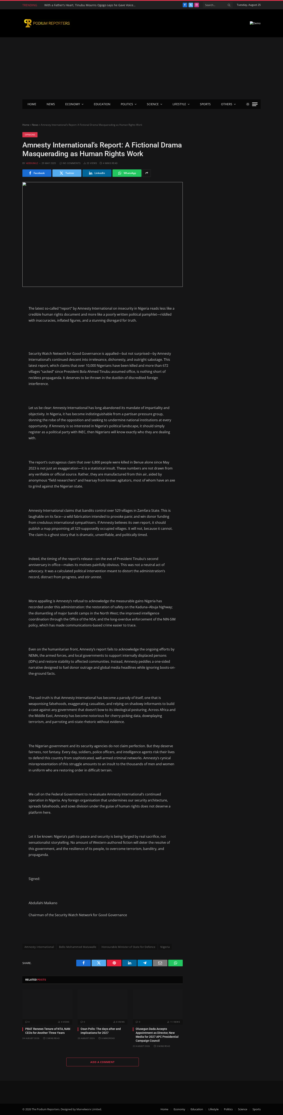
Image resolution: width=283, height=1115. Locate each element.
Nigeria (165, 947)
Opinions (30, 134)
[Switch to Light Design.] (247, 104)
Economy (72, 104)
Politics (127, 104)
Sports (205, 104)
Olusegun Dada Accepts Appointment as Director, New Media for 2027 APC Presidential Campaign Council (157, 1034)
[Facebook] (8, 307)
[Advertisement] (141, 68)
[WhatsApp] (8, 358)
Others (226, 104)
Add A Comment (102, 1062)
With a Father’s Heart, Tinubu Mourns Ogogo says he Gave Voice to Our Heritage (91, 5)
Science (153, 104)
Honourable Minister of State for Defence (128, 947)
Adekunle (32, 163)
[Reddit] (8, 347)
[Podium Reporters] (46, 23)
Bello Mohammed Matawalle (77, 947)
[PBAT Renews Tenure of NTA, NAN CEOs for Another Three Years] (47, 1004)
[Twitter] (8, 317)
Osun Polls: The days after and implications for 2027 (101, 1030)
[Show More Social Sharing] (147, 173)
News (51, 104)
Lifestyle (179, 104)
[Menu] (255, 104)
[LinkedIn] (8, 327)
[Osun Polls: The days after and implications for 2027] (103, 1004)
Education (102, 104)
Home (32, 104)
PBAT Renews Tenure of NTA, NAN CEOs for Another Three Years (47, 1030)
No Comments (72, 163)
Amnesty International (39, 947)
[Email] (8, 337)
